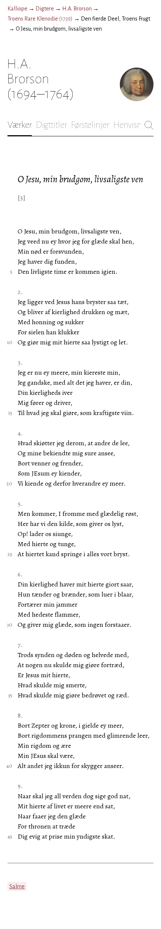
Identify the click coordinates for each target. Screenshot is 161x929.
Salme (17, 886)
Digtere (45, 9)
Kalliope (17, 9)
